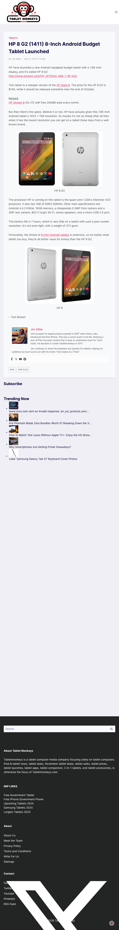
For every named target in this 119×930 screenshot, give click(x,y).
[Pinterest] (24, 359)
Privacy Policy (12, 845)
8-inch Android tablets (55, 234)
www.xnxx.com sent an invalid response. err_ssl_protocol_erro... (49, 411)
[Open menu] (116, 12)
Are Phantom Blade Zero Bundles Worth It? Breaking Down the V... (50, 423)
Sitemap (9, 861)
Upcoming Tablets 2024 (19, 803)
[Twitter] (16, 359)
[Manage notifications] (111, 923)
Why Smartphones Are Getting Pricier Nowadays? (40, 447)
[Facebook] (11, 359)
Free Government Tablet (19, 795)
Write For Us (11, 856)
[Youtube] (20, 359)
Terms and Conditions (17, 851)
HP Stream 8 (16, 102)
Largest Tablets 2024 (17, 811)
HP (12, 369)
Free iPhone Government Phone (23, 799)
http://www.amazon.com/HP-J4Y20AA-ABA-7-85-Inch (43, 76)
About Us (9, 835)
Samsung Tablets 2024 (18, 807)
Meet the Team (13, 840)
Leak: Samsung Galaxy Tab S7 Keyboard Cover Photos (43, 458)
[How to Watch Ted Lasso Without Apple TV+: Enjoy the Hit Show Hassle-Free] (62, 429)
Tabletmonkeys (13, 759)
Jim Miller (16, 59)
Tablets (13, 38)
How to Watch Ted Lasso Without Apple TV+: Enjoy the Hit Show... (50, 435)
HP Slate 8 (63, 85)
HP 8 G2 (23, 369)
